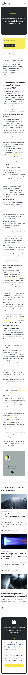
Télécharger (10, 45)
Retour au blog (7, 10)
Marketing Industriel (14, 13)
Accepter (14, 665)
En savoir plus (14, 669)
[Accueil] (6, 3)
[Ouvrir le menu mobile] (25, 3)
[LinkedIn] (12, 472)
